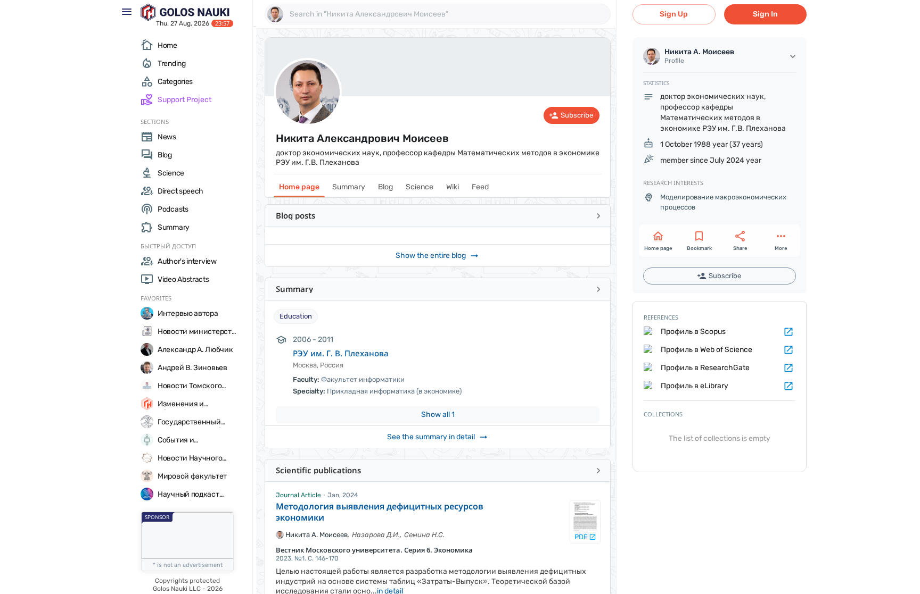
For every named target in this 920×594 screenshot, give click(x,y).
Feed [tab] (480, 186)
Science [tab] (419, 186)
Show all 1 (438, 414)
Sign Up (674, 14)
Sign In (765, 14)
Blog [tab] (385, 186)
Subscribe (577, 115)
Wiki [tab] (452, 186)
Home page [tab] (299, 186)
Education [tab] (296, 316)
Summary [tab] (348, 186)
